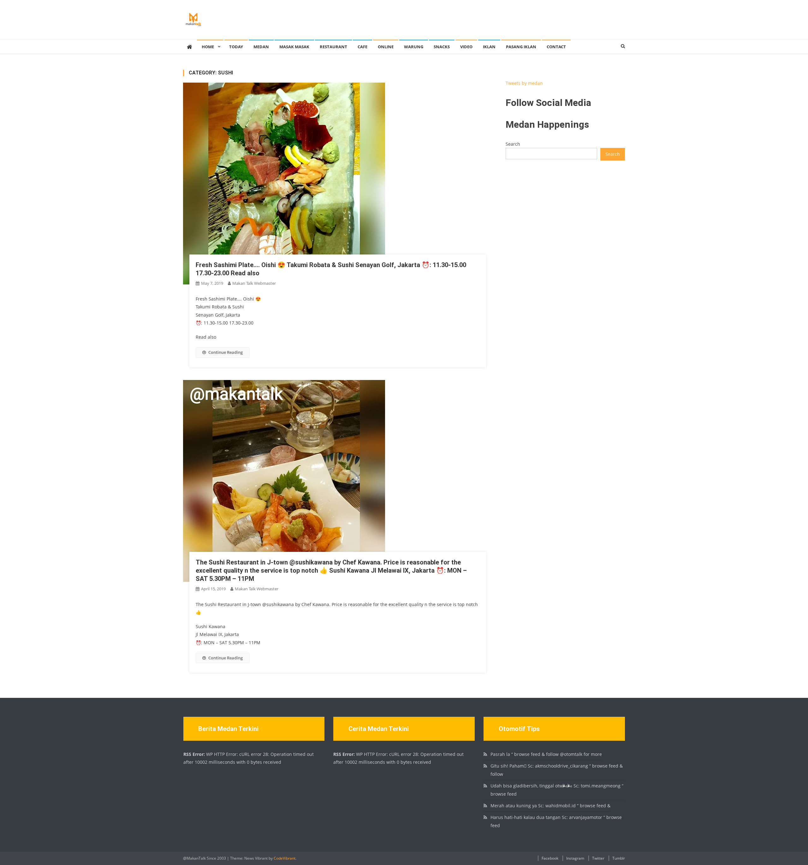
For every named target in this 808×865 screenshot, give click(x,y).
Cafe (362, 47)
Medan (261, 47)
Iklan (489, 47)
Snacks (442, 47)
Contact (556, 47)
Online (386, 47)
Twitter (598, 858)
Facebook (550, 858)
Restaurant (333, 47)
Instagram (575, 858)
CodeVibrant (284, 858)
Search (513, 144)
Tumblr (618, 858)
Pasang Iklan (521, 47)
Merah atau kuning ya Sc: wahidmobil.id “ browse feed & (550, 806)
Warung (413, 47)
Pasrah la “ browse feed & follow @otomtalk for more (546, 754)
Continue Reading (225, 352)
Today (236, 47)
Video (466, 47)
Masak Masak (294, 47)
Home (208, 47)
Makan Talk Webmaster (254, 283)
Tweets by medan (524, 83)
